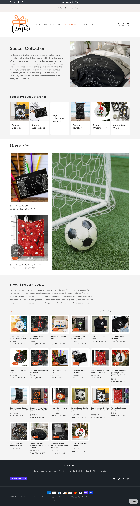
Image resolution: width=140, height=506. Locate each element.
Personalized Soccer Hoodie (98, 337)
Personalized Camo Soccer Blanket (78, 337)
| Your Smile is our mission (28, 497)
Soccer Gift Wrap (119, 126)
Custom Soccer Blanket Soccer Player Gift (26, 265)
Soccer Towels (76, 126)
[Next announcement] (93, 2)
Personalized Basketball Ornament (39, 371)
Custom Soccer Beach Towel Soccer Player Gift (19, 409)
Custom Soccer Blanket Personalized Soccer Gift (59, 409)
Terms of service (64, 497)
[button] (72, 24)
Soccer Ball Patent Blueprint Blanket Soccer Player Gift (39, 446)
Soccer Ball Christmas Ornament (79, 445)
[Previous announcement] (46, 2)
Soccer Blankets (16, 126)
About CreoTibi (90, 471)
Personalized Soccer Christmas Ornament (18, 337)
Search (36, 471)
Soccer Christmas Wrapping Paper (17, 445)
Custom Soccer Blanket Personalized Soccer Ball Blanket (80, 410)
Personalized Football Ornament (18, 371)
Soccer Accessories (38, 126)
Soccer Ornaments (99, 126)
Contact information (88, 497)
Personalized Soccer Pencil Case (58, 337)
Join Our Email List (76, 471)
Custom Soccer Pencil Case (20, 206)
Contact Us (102, 471)
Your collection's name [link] (58, 118)
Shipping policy (75, 497)
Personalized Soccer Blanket (119, 409)
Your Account (46, 471)
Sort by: (98, 311)
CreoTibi (17, 497)
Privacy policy (53, 497)
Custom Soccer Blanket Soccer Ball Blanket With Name (39, 410)
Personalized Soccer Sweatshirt (119, 337)
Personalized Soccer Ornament (38, 337)
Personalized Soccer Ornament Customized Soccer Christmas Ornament (120, 373)
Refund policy (43, 497)
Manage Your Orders (60, 471)
